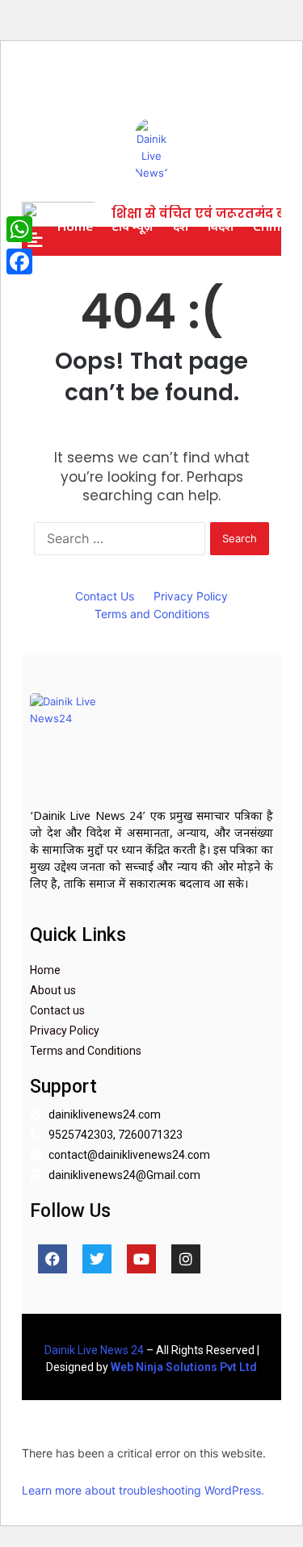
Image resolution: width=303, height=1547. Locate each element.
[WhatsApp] (19, 229)
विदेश (221, 226)
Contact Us (104, 596)
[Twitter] (97, 1258)
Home (75, 226)
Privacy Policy (191, 596)
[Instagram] (185, 1258)
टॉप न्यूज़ (133, 226)
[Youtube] (141, 1258)
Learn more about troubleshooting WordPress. (143, 1490)
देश (180, 226)
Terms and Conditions (152, 614)
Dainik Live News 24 (94, 1350)
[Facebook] (52, 1258)
